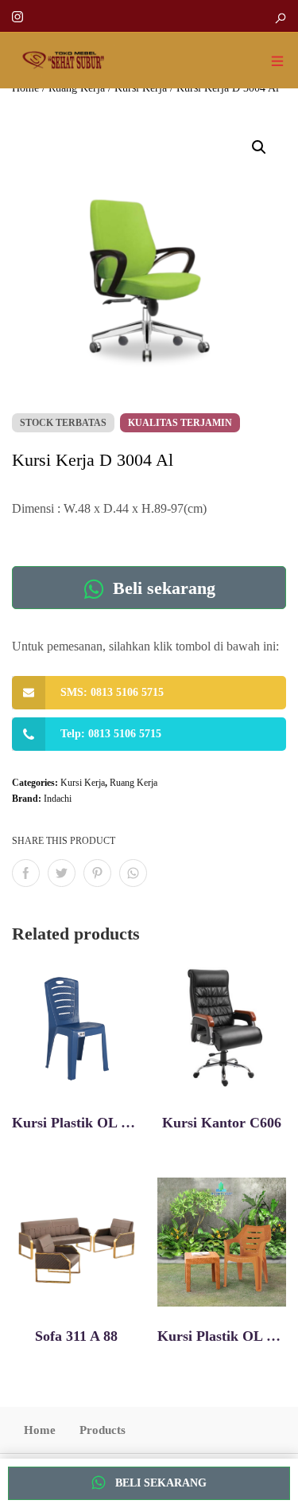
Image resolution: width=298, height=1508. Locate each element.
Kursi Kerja (82, 782)
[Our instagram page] (17, 15)
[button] (259, 147)
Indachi (58, 798)
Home (40, 1430)
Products (102, 1430)
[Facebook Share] (26, 873)
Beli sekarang (161, 588)
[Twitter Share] (61, 873)
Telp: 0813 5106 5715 (110, 734)
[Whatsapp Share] (133, 873)
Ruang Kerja (133, 782)
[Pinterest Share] (97, 873)
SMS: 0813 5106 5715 (112, 692)
